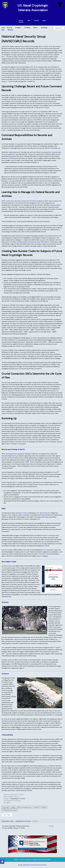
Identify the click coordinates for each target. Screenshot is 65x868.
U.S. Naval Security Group (9, 810)
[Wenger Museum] (61, 3)
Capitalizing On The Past (17, 799)
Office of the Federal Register (51, 554)
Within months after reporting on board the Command (18, 201)
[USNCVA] (59, 3)
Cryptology (5, 807)
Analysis (44, 807)
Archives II (45, 513)
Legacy (13, 807)
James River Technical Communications (35, 865)
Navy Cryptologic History (25, 807)
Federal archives (55, 205)
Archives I (24, 513)
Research (36, 807)
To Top (50, 826)
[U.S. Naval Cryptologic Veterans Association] (5, 5)
